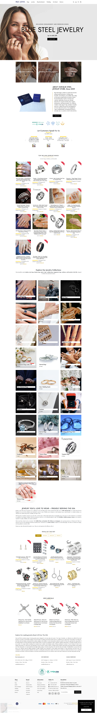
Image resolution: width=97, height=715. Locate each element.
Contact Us (28, 694)
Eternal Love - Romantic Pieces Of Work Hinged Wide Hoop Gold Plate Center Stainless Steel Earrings (40, 584)
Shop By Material (40, 2)
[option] (48, 32)
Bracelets (45, 535)
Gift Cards (28, 692)
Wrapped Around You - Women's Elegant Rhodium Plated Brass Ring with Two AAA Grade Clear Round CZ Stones (23, 258)
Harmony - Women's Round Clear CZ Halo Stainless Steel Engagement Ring (73, 232)
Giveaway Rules (29, 684)
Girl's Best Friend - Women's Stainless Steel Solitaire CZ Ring (23, 231)
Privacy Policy (39, 690)
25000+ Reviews (29, 686)
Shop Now (26, 75)
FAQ (38, 692)
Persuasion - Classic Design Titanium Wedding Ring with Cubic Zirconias (73, 179)
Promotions (28, 690)
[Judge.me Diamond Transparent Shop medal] (48, 123)
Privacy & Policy (86, 706)
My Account (39, 682)
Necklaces (52, 535)
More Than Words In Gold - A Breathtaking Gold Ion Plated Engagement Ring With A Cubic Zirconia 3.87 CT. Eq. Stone (40, 232)
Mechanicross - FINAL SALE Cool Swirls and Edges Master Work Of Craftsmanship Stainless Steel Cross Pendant (72, 622)
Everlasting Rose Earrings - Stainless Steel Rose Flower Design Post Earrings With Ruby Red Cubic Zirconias (23, 585)
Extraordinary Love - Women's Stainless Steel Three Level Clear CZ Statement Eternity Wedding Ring (56, 206)
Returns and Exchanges (41, 686)
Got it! (86, 709)
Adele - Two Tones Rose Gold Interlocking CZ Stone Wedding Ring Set (73, 206)
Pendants (59, 535)
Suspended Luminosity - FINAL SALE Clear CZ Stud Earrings (23, 557)
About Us (57, 115)
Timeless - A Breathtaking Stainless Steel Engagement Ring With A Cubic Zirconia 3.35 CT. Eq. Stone (40, 179)
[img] (49, 132)
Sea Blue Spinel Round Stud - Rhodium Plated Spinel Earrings (57, 557)
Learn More (17, 654)
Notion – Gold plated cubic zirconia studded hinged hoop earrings (73, 584)
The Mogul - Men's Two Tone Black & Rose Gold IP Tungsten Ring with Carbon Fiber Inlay (40, 257)
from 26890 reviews (48, 133)
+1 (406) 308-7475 (53, 682)
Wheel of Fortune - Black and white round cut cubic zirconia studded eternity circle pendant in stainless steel (40, 622)
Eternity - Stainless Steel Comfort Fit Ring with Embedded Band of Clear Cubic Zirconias (56, 232)
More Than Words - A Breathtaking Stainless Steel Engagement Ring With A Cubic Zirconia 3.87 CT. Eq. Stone (23, 180)
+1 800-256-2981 (53, 684)
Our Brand (55, 2)
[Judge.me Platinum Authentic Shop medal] (58, 123)
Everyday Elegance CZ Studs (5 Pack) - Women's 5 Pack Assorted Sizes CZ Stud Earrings (40, 558)
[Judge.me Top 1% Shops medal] (62, 123)
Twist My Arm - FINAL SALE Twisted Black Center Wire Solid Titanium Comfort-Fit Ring (40, 206)
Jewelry (33, 2)
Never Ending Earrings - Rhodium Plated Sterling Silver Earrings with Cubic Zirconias (57, 584)
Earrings (38, 535)
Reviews (61, 2)
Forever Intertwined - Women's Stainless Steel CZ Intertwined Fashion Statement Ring (23, 206)
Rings (28, 2)
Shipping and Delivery (41, 684)
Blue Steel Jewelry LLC (70, 704)
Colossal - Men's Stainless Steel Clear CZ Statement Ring (56, 179)
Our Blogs (28, 688)
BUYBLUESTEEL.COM (76, 703)
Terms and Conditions (41, 688)
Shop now (52, 39)
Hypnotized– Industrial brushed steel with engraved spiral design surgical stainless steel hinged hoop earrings (74, 558)
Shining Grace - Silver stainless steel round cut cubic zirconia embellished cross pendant (25, 621)
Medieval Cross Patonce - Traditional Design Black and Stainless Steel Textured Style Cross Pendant (55, 622)
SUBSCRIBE (77, 692)
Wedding (49, 2)
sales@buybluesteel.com (54, 686)
